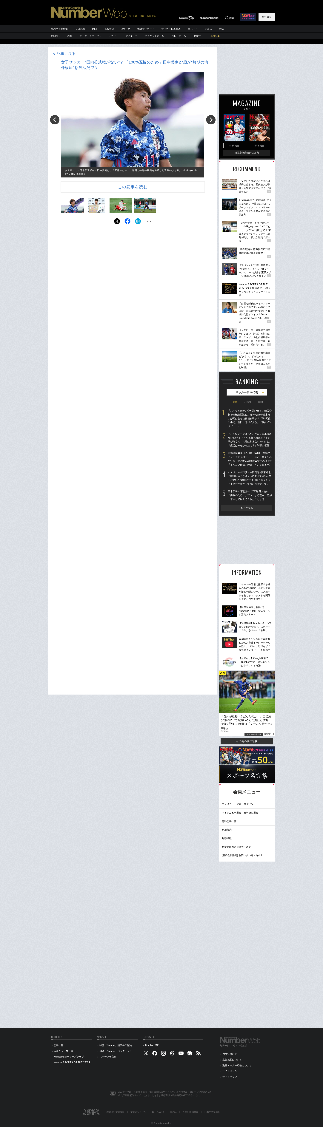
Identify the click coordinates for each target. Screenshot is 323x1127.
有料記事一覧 (229, 821)
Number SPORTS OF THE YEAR (72, 1062)
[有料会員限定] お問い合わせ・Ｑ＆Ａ (242, 855)
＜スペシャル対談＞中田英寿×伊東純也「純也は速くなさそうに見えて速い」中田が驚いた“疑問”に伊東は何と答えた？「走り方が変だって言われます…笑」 (250, 478)
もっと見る (247, 507)
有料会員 (267, 16)
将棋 (69, 36)
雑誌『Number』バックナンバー (117, 1051)
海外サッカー (144, 28)
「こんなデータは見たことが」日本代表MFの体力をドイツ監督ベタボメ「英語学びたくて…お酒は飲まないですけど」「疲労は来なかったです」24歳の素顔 (250, 439)
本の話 (173, 1112)
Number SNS (152, 1045)
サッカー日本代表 (171, 28)
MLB (94, 28)
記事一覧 (58, 1045)
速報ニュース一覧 (63, 1051)
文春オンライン (138, 1112)
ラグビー (113, 36)
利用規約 (227, 829)
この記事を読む (133, 187)
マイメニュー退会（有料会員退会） (241, 812)
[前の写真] (54, 119)
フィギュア (131, 36)
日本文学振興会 (212, 1112)
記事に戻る (64, 54)
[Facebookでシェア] (127, 222)
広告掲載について (232, 1059)
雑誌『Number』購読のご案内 (115, 1045)
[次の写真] (211, 119)
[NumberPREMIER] (248, 17)
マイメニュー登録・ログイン (237, 804)
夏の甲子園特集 (59, 28)
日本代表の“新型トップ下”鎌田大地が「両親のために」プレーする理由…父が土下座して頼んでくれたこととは (250, 495)
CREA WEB (158, 1112)
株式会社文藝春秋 (115, 1112)
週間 (260, 402)
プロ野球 (80, 28)
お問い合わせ (229, 1053)
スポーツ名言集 (107, 1056)
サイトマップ (229, 1076)
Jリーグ (125, 28)
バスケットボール (154, 36)
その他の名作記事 (246, 741)
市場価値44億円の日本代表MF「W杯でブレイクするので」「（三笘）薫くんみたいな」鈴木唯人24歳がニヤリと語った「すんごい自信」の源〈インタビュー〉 (250, 459)
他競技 (197, 36)
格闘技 (54, 36)
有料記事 (215, 36)
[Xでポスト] (117, 222)
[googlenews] (190, 1054)
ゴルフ (191, 28)
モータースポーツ (89, 36)
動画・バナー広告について (237, 1065)
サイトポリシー (230, 1071)
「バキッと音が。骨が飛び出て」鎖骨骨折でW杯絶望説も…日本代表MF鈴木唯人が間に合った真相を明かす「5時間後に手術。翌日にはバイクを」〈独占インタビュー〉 (250, 418)
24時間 (247, 402)
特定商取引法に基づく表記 (236, 846)
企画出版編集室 (190, 1112)
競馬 (221, 28)
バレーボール (179, 36)
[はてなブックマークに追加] (138, 222)
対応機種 (227, 838)
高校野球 (109, 28)
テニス (208, 28)
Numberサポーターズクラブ (69, 1056)
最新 (235, 402)
